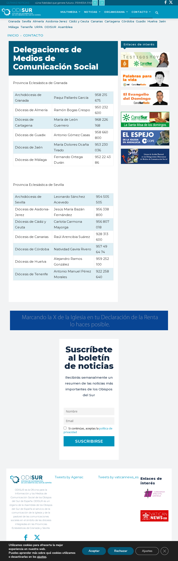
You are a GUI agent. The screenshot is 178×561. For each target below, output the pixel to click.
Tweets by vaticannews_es (118, 477)
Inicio (13, 35)
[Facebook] (165, 2)
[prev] (95, 2)
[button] (157, 13)
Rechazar (120, 551)
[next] (102, 2)
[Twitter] (171, 2)
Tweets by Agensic (69, 477)
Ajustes (147, 551)
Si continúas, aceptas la (88, 430)
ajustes (41, 557)
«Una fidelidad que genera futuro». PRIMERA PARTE (65, 2)
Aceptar (94, 551)
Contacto (33, 35)
